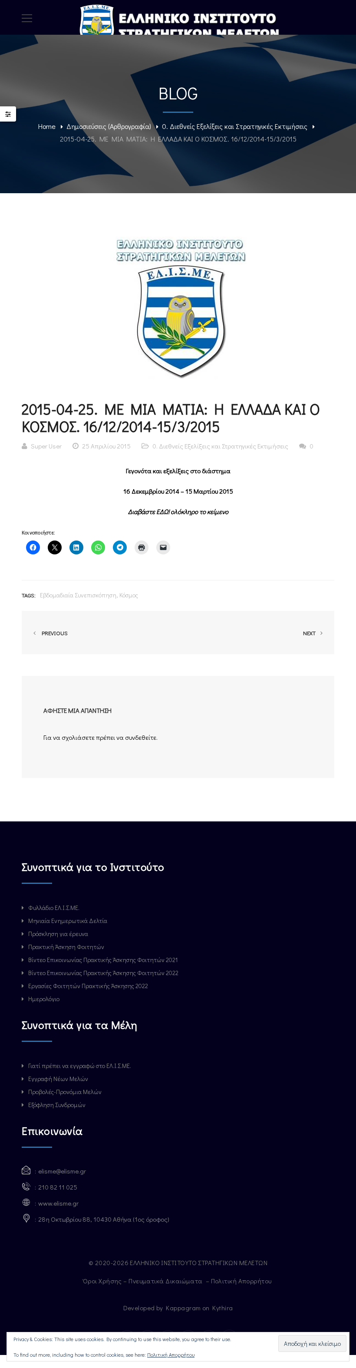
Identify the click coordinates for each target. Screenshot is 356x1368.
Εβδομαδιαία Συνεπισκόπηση (78, 595)
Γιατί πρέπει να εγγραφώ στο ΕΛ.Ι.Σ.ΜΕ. (79, 1065)
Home (47, 126)
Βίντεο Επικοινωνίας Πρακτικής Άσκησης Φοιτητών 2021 (103, 960)
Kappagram (183, 1307)
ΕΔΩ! (163, 511)
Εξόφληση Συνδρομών (57, 1105)
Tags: (29, 595)
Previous (53, 632)
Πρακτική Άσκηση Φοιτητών (66, 947)
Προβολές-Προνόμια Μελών (65, 1092)
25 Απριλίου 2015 (106, 446)
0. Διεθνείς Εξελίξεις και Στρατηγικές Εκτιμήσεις (234, 126)
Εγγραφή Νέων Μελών (58, 1079)
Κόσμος (128, 595)
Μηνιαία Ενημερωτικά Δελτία (67, 920)
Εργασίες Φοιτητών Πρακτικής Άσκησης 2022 (88, 986)
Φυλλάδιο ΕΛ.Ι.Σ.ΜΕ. (53, 907)
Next (310, 632)
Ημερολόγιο (43, 999)
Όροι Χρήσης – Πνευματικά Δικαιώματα (143, 1280)
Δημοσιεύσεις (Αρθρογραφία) (108, 126)
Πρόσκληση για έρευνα (58, 934)
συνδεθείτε (140, 737)
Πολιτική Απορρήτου (242, 1280)
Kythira (222, 1307)
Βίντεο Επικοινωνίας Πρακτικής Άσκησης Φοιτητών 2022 (103, 973)
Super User (46, 446)
